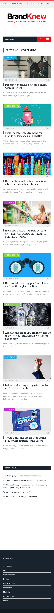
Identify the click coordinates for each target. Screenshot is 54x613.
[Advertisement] (28, 29)
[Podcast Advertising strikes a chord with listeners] (27, 68)
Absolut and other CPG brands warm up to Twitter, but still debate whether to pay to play (28, 335)
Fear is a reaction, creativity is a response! (20, 496)
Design (6, 579)
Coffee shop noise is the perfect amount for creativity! (26, 3)
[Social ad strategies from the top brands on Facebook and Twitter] (27, 116)
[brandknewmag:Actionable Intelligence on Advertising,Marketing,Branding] (27, 17)
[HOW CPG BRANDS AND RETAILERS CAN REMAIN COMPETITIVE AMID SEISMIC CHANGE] (27, 213)
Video (5, 601)
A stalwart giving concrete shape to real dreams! (22, 476)
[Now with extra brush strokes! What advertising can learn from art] (27, 164)
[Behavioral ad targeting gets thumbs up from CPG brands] (27, 367)
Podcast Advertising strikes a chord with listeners (26, 86)
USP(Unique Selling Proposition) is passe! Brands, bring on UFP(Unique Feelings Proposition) (26, 486)
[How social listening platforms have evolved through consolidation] (27, 265)
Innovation (7, 587)
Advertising (10, 58)
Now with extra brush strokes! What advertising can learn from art (26, 183)
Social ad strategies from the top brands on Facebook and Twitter (23, 134)
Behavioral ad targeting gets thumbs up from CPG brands (26, 387)
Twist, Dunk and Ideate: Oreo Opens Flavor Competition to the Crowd (25, 439)
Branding (10, 202)
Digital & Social (12, 106)
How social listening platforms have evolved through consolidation (26, 285)
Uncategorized (9, 596)
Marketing (7, 592)
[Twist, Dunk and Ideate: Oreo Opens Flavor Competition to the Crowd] (27, 420)
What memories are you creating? (16, 492)
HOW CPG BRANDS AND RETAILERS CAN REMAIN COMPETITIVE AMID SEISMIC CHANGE (26, 233)
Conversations (9, 574)
